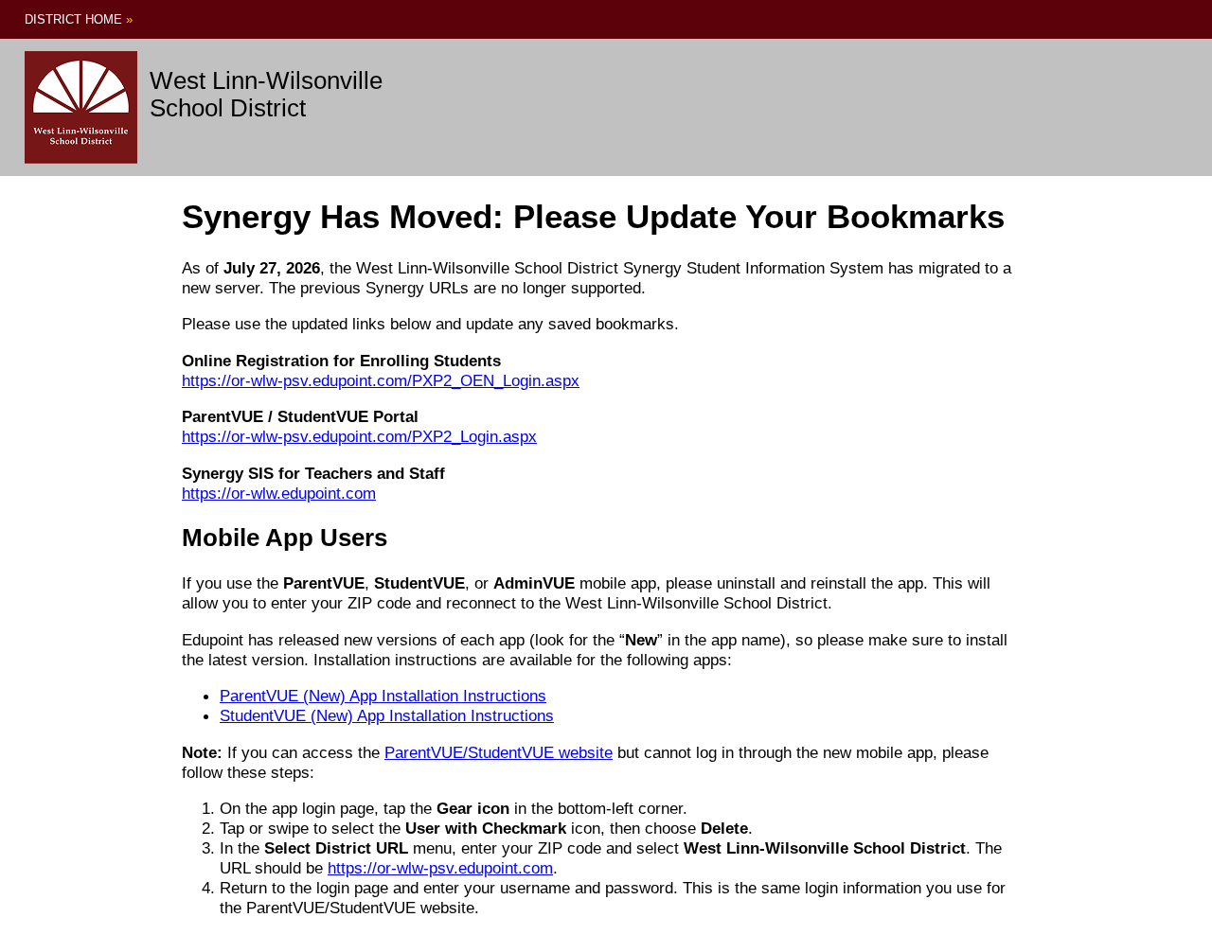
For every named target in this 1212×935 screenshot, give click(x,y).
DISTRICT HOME (79, 19)
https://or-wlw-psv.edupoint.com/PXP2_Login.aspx (359, 436)
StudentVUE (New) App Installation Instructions (387, 715)
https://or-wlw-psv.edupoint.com (440, 867)
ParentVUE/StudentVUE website (498, 752)
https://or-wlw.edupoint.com (279, 493)
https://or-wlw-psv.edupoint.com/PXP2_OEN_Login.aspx (380, 380)
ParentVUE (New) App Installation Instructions (383, 695)
